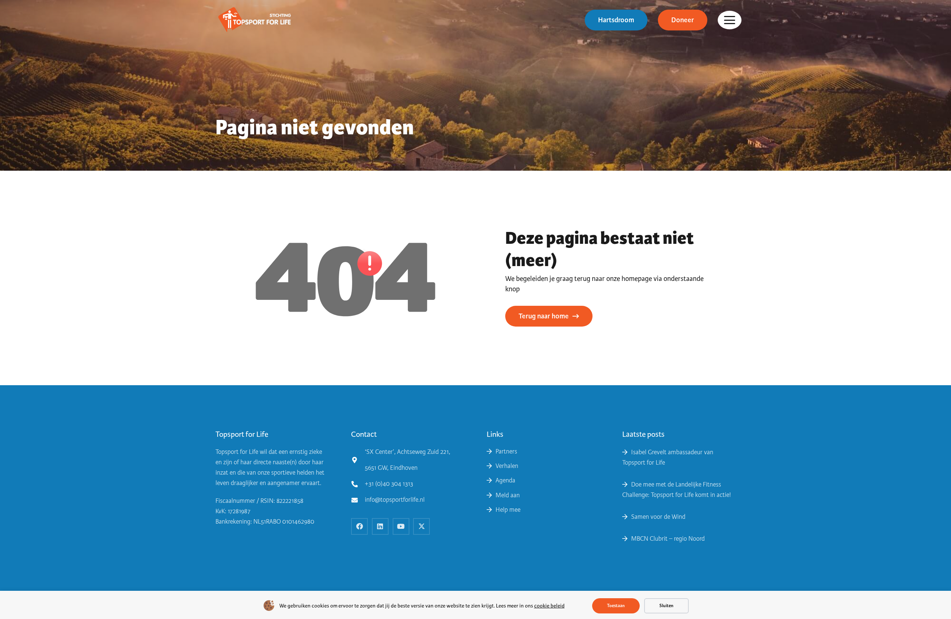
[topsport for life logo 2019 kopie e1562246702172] (254, 20)
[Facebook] (359, 526)
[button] (729, 20)
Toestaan (616, 606)
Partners (506, 451)
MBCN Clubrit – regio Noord (668, 539)
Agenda (505, 480)
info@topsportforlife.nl (395, 500)
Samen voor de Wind (658, 517)
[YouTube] (401, 526)
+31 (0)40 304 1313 (389, 484)
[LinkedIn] (380, 526)
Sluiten (666, 606)
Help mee (508, 510)
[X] (421, 526)
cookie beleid (549, 606)
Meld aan (508, 495)
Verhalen (507, 466)
